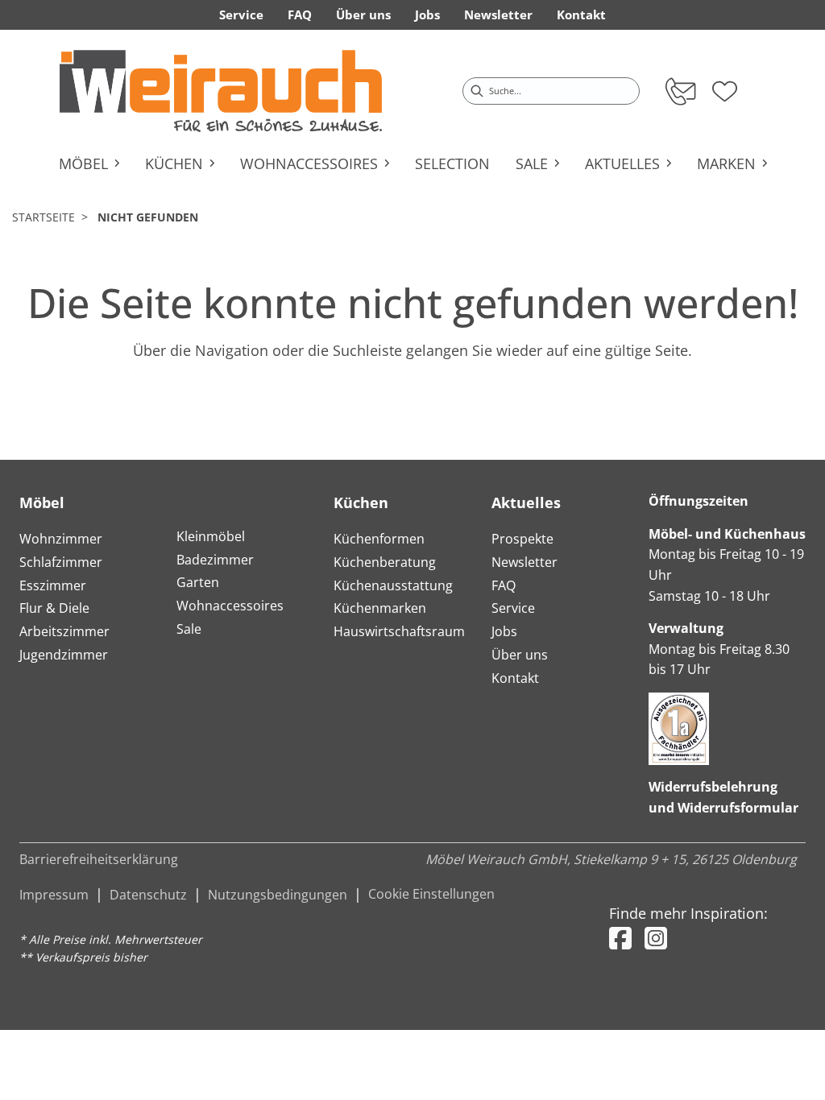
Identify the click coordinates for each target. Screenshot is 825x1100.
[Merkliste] (725, 86)
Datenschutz (148, 895)
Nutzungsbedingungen (277, 895)
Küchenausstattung (393, 585)
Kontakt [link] (581, 14)
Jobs (504, 631)
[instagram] (656, 937)
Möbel (41, 502)
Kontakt (515, 678)
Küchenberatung (385, 562)
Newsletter (524, 562)
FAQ (503, 585)
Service (513, 608)
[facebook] (620, 937)
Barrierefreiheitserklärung (98, 859)
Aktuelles (526, 502)
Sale (188, 629)
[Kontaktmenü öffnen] (679, 91)
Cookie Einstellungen (431, 893)
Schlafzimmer (60, 562)
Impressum (54, 895)
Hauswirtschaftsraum (399, 631)
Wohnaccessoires (230, 605)
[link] (221, 91)
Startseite (43, 217)
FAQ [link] (300, 14)
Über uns (519, 655)
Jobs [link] (427, 14)
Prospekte (522, 539)
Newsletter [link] (498, 14)
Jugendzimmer (63, 655)
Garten (197, 582)
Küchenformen (379, 539)
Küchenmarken (380, 608)
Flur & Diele (54, 608)
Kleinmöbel (210, 536)
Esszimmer (52, 585)
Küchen (361, 502)
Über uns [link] (363, 14)
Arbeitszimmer (64, 631)
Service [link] (241, 14)
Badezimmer (215, 560)
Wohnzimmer (60, 539)
